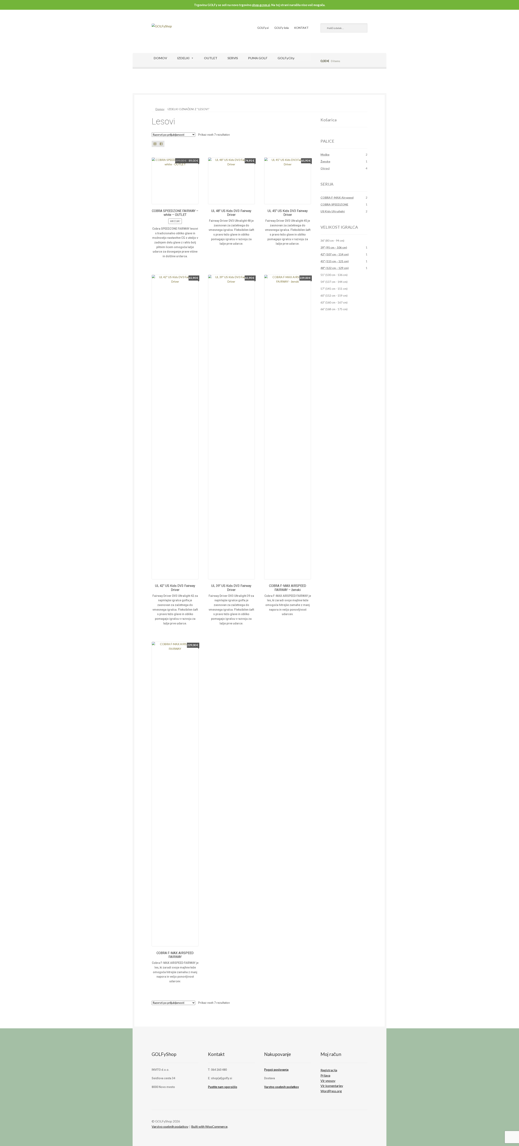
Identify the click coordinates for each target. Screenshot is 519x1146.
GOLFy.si (263, 27)
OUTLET (210, 58)
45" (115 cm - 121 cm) (335, 261)
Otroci (325, 168)
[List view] (161, 144)
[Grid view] (155, 144)
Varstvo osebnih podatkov (281, 1087)
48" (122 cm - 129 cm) (335, 268)
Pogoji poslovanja (276, 1069)
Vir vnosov (328, 1081)
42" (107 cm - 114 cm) (335, 254)
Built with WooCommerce (209, 1126)
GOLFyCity (286, 58)
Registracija (329, 1070)
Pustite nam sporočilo (222, 1087)
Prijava (325, 1075)
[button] (145, 83)
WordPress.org (331, 1091)
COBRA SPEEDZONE (334, 204)
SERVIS (232, 58)
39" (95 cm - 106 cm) (334, 247)
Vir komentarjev (332, 1086)
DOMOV (160, 58)
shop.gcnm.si (261, 5)
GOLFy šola (281, 27)
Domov (159, 109)
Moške (325, 154)
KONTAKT (301, 27)
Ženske (325, 161)
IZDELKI (183, 58)
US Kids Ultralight (333, 211)
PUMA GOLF (257, 58)
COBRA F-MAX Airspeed (337, 197)
